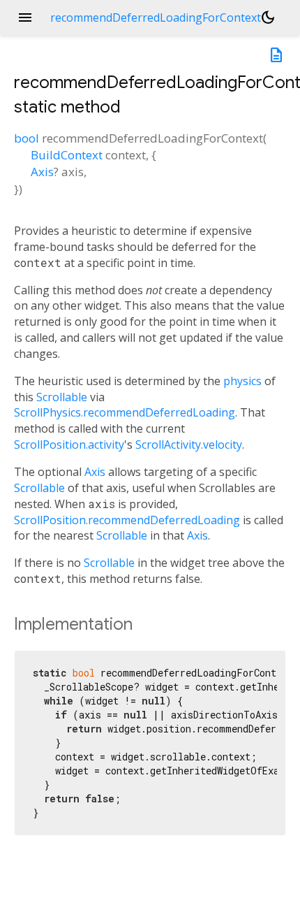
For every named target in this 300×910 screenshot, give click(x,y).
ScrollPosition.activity (69, 444)
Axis (42, 172)
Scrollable (61, 397)
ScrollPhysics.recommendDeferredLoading (124, 412)
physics (242, 381)
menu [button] (25, 17)
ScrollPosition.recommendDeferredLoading (127, 520)
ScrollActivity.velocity (188, 444)
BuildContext (67, 155)
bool (26, 138)
